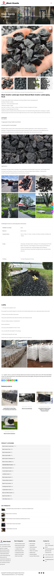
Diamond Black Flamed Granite (22, 376)
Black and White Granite (7, 492)
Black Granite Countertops (7, 446)
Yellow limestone (33, 547)
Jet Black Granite (5, 474)
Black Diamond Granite (7, 467)
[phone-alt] (52, 204)
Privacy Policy (20, 574)
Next (52, 83)
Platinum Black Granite (7, 480)
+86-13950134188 (49, 554)
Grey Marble (32, 545)
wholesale (18, 374)
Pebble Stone (32, 552)
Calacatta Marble (33, 554)
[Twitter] (41, 573)
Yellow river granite (34, 550)
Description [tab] (4, 118)
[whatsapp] (52, 209)
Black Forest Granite (6, 483)
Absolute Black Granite (7, 464)
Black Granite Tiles (6, 449)
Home (2, 92)
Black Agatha (30, 376)
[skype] (52, 206)
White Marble (32, 543)
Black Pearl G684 (6, 495)
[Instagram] (43, 573)
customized (13, 374)
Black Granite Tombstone (7, 458)
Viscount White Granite (34, 556)
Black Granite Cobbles (7, 461)
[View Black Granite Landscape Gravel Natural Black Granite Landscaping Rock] (7, 83)
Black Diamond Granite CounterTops (28, 374)
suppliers (5, 374)
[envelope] (52, 211)
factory (9, 374)
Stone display (32, 549)
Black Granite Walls (6, 455)
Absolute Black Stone (11, 376)
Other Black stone (6, 498)
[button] (50, 28)
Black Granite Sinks (6, 452)
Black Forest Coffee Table (41, 374)
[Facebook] (39, 573)
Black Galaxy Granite (6, 477)
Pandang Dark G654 (6, 486)
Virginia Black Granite (6, 489)
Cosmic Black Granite (6, 470)
